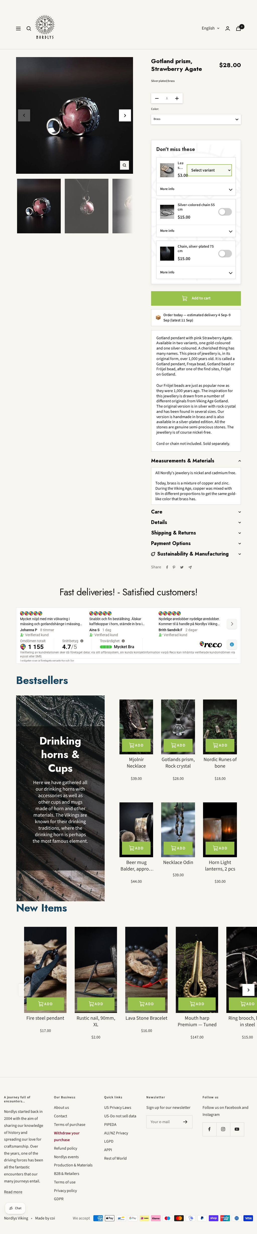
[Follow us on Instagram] (223, 1129)
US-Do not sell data (120, 1116)
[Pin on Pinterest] (174, 567)
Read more (13, 1192)
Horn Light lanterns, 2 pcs (220, 865)
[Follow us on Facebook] (209, 1129)
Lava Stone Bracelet (146, 1018)
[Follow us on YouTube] (237, 1129)
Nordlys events (66, 1157)
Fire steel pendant (45, 1018)
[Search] (29, 28)
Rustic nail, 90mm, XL (96, 1021)
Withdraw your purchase (67, 1136)
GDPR (58, 1199)
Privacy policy (65, 1190)
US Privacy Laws (117, 1107)
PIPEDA (110, 1124)
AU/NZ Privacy (116, 1133)
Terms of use (65, 1182)
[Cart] (238, 28)
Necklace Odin (178, 862)
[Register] (185, 1122)
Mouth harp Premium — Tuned (197, 1021)
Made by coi (45, 1218)
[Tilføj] (225, 212)
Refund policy (65, 1148)
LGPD (108, 1141)
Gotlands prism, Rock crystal (178, 762)
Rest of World (115, 1158)
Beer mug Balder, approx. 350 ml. (136, 865)
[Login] (227, 28)
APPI (108, 1150)
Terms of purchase (69, 1124)
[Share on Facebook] (167, 567)
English (208, 28)
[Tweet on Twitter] (182, 567)
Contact (60, 1116)
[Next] (125, 115)
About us (61, 1107)
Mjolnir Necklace (136, 762)
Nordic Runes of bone (220, 762)
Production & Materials (73, 1165)
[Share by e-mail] (190, 567)
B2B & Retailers (66, 1173)
